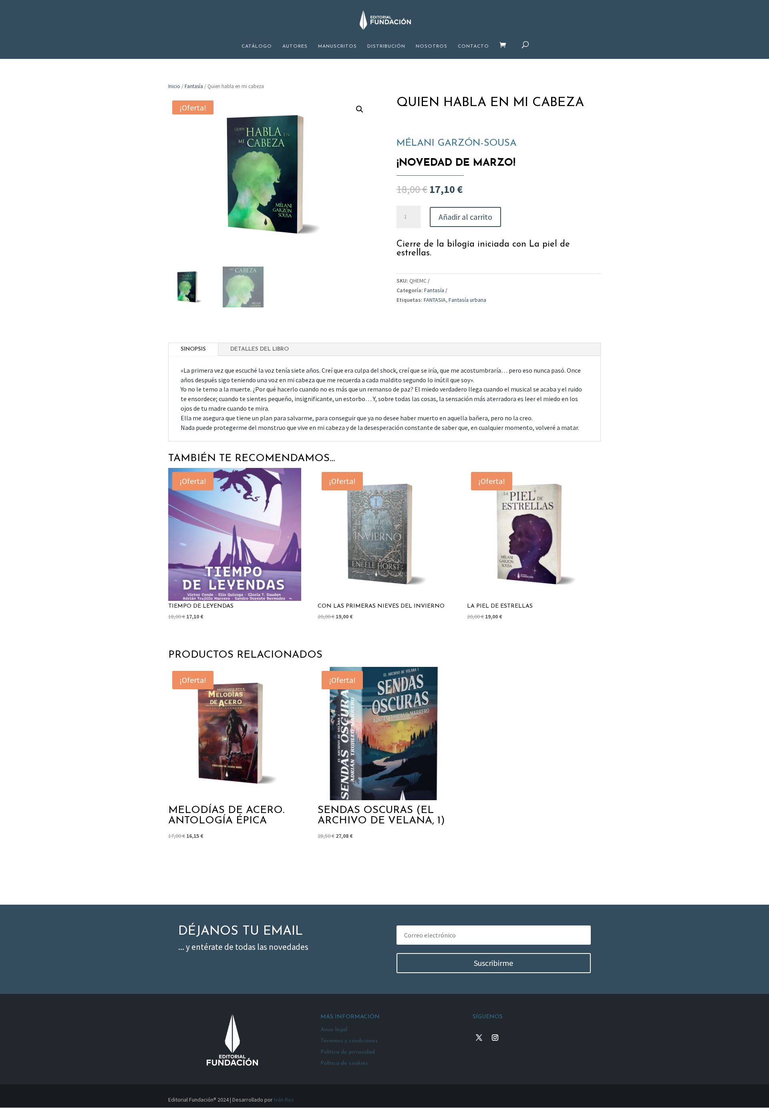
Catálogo (257, 46)
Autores (295, 46)
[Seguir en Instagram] (495, 1037)
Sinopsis (193, 349)
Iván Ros (284, 1099)
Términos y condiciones (349, 1041)
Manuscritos (337, 46)
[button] (359, 109)
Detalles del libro (259, 349)
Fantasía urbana (467, 299)
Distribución (386, 46)
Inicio (174, 86)
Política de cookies (344, 1063)
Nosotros (431, 46)
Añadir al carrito (465, 217)
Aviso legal (333, 1030)
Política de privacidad (347, 1052)
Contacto (473, 46)
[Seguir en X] (479, 1037)
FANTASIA (435, 299)
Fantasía (194, 86)
